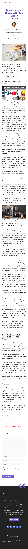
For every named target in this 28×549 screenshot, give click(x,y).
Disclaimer (9, 540)
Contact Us (14, 519)
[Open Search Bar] (22, 2)
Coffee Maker (11, 416)
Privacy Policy (16, 540)
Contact (4, 541)
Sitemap (9, 541)
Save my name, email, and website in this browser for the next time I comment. (13, 470)
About (4, 540)
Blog (5, 416)
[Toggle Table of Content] (16, 77)
